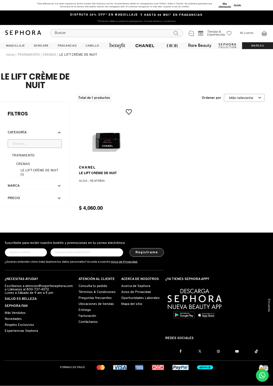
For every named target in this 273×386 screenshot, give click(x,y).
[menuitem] (15, 45)
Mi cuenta (246, 33)
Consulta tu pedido (92, 286)
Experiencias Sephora (21, 331)
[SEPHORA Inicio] (23, 33)
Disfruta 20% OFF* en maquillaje (104, 15)
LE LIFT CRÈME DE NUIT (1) (39, 172)
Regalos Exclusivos (19, 325)
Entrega (84, 310)
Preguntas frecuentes (95, 298)
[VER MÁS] (106, 158)
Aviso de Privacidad (136, 292)
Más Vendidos (15, 313)
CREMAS (50, 55)
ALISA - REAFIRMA (92, 181)
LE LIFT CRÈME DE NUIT (78, 55)
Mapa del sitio (131, 304)
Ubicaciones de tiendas (96, 304)
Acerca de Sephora (135, 286)
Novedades (13, 319)
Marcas (257, 45)
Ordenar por (211, 98)
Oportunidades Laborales (140, 298)
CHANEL (87, 167)
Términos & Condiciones (97, 292)
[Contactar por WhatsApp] (262, 375)
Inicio (10, 55)
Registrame (146, 252)
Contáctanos (88, 322)
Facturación (87, 316)
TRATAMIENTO (28, 55)
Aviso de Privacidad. (124, 262)
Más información (225, 5)
